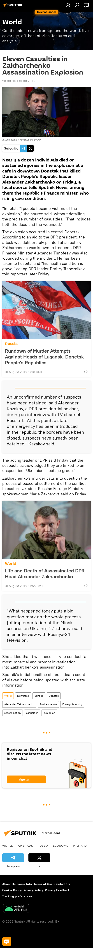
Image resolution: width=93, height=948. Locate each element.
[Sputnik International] (13, 7)
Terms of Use (43, 884)
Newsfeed (23, 695)
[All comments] (6, 941)
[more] (85, 371)
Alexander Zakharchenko (19, 704)
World (10, 563)
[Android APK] (16, 909)
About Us (9, 884)
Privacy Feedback (57, 890)
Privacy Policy (33, 890)
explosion (49, 712)
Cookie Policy (12, 890)
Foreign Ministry (72, 704)
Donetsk (54, 695)
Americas (25, 846)
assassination (12, 712)
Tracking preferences (17, 896)
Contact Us (62, 884)
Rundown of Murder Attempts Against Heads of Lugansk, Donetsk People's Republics (44, 356)
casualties (32, 712)
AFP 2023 (11, 140)
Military (80, 846)
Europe (39, 695)
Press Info (24, 884)
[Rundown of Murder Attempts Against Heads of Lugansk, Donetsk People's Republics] (46, 310)
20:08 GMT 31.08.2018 (18, 81)
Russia (11, 344)
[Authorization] (68, 4)
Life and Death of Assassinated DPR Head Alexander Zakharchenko (45, 573)
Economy (60, 846)
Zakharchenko (48, 704)
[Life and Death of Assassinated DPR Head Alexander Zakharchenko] (46, 530)
